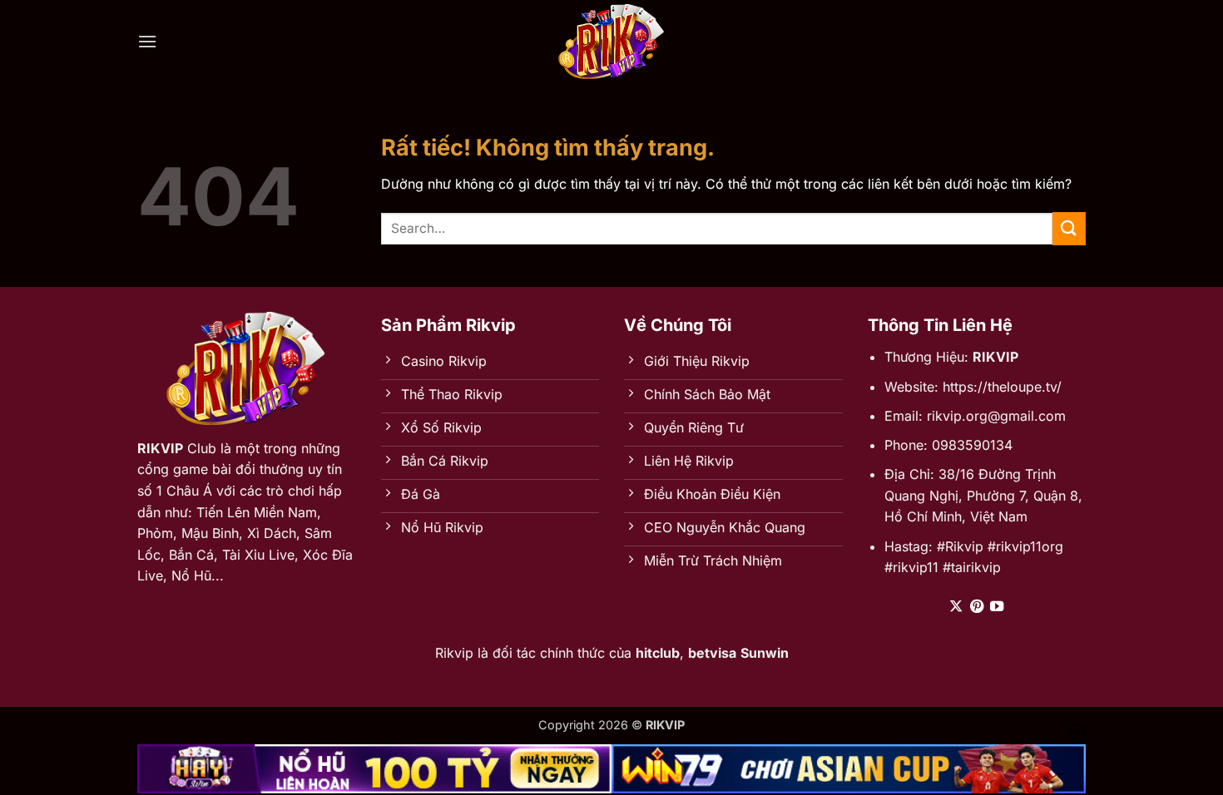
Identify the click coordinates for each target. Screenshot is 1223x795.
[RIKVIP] (611, 41)
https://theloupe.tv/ (1002, 386)
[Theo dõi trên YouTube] (996, 607)
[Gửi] (1069, 228)
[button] (147, 41)
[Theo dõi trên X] (956, 607)
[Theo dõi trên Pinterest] (976, 607)
